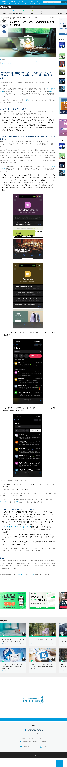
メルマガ (39, 61)
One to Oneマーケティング (31, 61)
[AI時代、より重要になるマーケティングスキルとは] (62, 64)
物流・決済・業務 (13, 13)
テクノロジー (45, 61)
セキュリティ (13, 63)
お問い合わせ (26, 746)
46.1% (17, 502)
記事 (32, 574)
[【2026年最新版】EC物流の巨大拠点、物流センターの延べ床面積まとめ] (62, 72)
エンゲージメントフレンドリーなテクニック (17, 527)
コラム (50, 13)
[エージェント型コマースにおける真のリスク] (62, 89)
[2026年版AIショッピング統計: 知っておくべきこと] (62, 81)
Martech (19, 574)
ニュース (41, 13)
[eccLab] (33, 704)
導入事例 (60, 13)
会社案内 (45, 746)
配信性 (28, 100)
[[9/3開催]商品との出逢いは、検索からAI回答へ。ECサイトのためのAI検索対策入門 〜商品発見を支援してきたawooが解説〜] (62, 45)
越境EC (4, 13)
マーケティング (23, 13)
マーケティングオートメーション (16, 61)
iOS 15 (51, 91)
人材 (32, 13)
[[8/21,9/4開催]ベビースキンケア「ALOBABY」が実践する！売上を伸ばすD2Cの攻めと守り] (62, 56)
